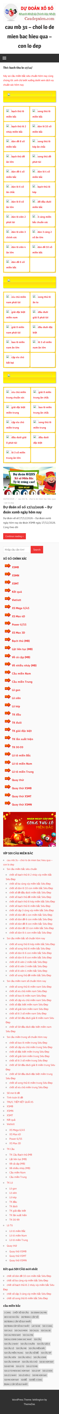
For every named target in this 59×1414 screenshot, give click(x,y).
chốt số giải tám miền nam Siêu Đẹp (28, 1008)
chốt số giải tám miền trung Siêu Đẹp (29, 1056)
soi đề (24, 1380)
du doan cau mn (39, 1312)
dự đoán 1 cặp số (29, 1317)
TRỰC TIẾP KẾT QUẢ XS (20, 1101)
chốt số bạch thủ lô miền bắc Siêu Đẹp (29, 905)
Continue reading (13, 536)
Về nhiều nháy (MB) (24, 665)
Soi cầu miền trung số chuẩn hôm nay (27, 1036)
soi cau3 (8, 1330)
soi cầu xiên (10, 1357)
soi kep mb (9, 1366)
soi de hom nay (46, 1362)
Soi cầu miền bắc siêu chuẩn (22, 868)
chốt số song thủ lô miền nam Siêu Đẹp (30, 986)
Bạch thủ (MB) (21, 641)
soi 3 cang (47, 1326)
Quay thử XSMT (21, 796)
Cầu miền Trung (22, 681)
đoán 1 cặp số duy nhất (16, 1384)
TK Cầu (11, 1148)
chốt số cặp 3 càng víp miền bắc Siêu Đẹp (31, 910)
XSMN (15, 575)
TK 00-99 (17, 747)
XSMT (15, 583)
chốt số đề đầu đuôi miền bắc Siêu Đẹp (30, 892)
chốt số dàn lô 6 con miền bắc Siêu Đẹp (30, 952)
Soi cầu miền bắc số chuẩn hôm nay (26, 938)
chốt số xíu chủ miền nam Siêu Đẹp (28, 991)
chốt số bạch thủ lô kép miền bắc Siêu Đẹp (32, 901)
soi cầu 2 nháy (11, 1344)
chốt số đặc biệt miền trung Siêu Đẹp (29, 1051)
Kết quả (17, 592)
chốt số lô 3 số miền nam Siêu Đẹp (27, 1013)
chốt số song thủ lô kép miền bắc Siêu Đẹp (32, 944)
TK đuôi (17, 722)
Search (37, 549)
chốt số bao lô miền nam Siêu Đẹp (27, 995)
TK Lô (10, 1182)
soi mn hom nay (11, 1380)
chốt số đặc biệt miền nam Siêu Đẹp (28, 1004)
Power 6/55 (19, 624)
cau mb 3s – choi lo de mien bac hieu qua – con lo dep (29, 36)
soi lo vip (36, 1371)
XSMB (15, 567)
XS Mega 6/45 (20, 608)
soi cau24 (34, 1330)
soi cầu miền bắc (37, 1348)
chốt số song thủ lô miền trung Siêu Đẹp (30, 1082)
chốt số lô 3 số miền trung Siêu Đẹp (28, 1060)
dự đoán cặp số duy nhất (16, 1326)
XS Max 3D (18, 632)
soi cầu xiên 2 (24, 1357)
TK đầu (16, 714)
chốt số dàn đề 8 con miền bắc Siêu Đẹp (30, 923)
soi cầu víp (46, 1353)
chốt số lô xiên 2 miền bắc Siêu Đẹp (28, 961)
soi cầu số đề (32, 1353)
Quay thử (18, 780)
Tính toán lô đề (15, 1097)
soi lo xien (47, 1371)
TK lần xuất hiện (22, 739)
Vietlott (16, 600)
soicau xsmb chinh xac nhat (18, 1339)
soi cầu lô (9, 1348)
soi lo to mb (32, 1366)
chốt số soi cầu (21, 1312)
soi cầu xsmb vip (12, 1362)
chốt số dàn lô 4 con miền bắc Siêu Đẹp (30, 932)
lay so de (36, 1326)
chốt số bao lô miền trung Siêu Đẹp (28, 1042)
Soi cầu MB (21, 1348)
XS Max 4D (18, 616)
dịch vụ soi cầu (11, 1317)
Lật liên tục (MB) (22, 649)
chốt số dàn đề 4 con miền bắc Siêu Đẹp (30, 914)
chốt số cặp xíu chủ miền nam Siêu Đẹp (30, 1000)
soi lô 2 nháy (10, 1375)
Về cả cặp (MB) (21, 657)
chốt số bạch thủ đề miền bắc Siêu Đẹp (30, 896)
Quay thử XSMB (22, 788)
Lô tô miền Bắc (21, 755)
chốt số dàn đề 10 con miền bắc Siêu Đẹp (31, 928)
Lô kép (16, 706)
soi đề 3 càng (35, 1380)
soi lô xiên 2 (24, 1375)
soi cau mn (28, 1335)
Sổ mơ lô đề (13, 1092)
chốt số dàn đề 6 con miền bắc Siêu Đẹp (30, 919)
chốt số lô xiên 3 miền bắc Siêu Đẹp (28, 966)
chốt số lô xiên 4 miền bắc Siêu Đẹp (28, 970)
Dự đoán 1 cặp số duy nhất (17, 1321)
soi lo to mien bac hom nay (17, 1371)
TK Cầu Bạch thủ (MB (20, 1154)
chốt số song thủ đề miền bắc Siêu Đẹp (30, 975)
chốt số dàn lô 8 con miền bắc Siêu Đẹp (30, 957)
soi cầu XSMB (40, 1357)
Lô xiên (16, 698)
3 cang (7, 1312)
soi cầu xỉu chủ (29, 1362)
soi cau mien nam (12, 1335)
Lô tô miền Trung (23, 771)
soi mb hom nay (39, 1375)
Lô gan (16, 690)
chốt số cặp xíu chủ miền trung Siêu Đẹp (30, 1047)
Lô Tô (10, 1225)
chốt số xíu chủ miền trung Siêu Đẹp (28, 1087)
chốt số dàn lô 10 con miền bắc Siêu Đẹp (31, 888)
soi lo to (20, 1366)
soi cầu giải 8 (43, 1344)
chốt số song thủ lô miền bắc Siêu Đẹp (29, 948)
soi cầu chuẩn (28, 1344)
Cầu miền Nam (21, 673)
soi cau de (46, 1330)
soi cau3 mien (21, 1330)
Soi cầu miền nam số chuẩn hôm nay (26, 980)
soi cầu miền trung (13, 1353)
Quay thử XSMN (22, 804)
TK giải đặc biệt (22, 731)
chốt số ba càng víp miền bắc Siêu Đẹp (30, 883)
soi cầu (37, 1339)
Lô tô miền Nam (22, 763)
